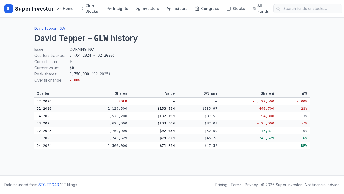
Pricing (221, 184)
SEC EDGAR (48, 184)
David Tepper (45, 28)
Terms (236, 184)
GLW (62, 28)
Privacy (251, 184)
